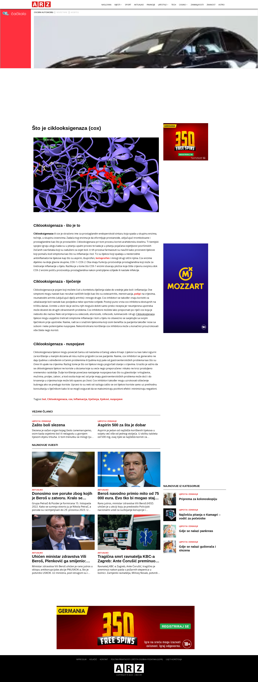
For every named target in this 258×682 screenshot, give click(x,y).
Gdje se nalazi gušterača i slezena (197, 548)
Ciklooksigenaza (57, 399)
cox (70, 399)
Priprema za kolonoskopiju (198, 499)
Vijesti (117, 4)
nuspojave (116, 399)
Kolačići (93, 659)
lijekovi (104, 399)
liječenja (93, 399)
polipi (137, 293)
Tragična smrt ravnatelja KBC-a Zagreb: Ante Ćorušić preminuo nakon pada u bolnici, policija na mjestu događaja (127, 558)
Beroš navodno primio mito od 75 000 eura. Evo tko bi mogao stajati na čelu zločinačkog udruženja (128, 495)
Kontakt (104, 659)
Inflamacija (80, 399)
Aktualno (139, 4)
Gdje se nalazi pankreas (196, 531)
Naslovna (106, 4)
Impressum (81, 659)
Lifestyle (162, 4)
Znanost (211, 4)
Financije (151, 4)
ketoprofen (103, 258)
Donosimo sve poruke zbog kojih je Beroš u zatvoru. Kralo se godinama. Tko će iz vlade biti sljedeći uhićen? (62, 495)
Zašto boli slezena (48, 425)
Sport (128, 4)
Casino (182, 4)
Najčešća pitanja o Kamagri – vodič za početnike (200, 516)
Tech (173, 4)
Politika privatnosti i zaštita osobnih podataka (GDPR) (137, 659)
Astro (221, 4)
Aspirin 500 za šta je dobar (122, 425)
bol (44, 399)
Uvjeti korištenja (174, 659)
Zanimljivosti (197, 4)
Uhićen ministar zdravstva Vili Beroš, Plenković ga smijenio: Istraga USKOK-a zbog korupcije (61, 558)
